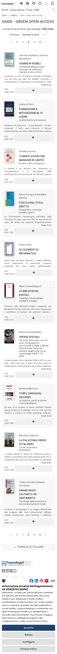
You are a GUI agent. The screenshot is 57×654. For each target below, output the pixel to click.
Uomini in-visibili (30, 63)
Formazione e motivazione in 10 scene (30, 113)
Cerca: (4, 9)
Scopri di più (46, 85)
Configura (28, 642)
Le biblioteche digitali (28, 293)
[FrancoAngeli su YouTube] (14, 571)
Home (4, 15)
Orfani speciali (29, 336)
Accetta (28, 627)
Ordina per (14, 34)
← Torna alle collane (28, 546)
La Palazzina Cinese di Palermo (32, 442)
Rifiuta (28, 634)
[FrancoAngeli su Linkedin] (7, 571)
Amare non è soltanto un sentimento (28, 494)
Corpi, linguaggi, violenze (30, 395)
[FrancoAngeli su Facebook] (3, 571)
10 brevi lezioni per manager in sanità (32, 158)
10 (40, 42)
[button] (20, 3)
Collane (13, 15)
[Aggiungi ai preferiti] (34, 90)
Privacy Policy (28, 649)
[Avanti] (45, 42)
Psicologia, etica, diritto (31, 204)
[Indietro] (11, 42)
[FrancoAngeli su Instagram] (11, 571)
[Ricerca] (53, 10)
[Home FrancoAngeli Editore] (9, 4)
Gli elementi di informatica (28, 251)
